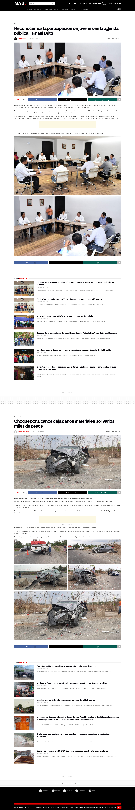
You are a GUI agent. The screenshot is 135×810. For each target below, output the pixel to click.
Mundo (56, 9)
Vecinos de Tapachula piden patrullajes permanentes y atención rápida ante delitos (72, 683)
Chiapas (29, 9)
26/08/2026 (40, 352)
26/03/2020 (31, 38)
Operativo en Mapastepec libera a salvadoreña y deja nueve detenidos (66, 666)
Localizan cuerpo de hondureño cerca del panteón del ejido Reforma (66, 700)
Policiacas (64, 9)
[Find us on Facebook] (69, 4)
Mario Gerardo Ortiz (24, 431)
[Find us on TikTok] (80, 4)
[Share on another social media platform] (119, 99)
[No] (133, 807)
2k (47, 352)
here (78, 783)
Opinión (72, 9)
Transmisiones (84, 9)
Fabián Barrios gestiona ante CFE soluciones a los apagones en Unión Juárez (69, 299)
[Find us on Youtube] (75, 4)
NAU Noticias (22, 38)
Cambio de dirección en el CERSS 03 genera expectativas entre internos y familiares (72, 751)
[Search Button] (53, 3)
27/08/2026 (40, 301)
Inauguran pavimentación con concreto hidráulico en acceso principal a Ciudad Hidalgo (74, 350)
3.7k (47, 702)
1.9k (47, 287)
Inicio (15, 23)
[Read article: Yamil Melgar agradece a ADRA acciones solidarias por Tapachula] (24, 322)
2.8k (47, 753)
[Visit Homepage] (20, 3)
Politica (19, 23)
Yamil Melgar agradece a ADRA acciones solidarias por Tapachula (65, 316)
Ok (119, 807)
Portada (21, 9)
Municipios (37, 9)
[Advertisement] (67, 17)
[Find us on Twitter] (72, 4)
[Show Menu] (15, 9)
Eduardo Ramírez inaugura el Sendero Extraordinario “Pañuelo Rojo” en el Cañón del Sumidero (77, 333)
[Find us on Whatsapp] (77, 4)
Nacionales (48, 9)
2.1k (47, 301)
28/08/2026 (40, 287)
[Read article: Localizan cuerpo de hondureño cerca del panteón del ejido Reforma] (24, 706)
